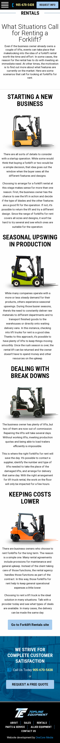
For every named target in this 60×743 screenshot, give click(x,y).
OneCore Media (44, 737)
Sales (27, 722)
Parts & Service (15, 726)
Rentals (42, 722)
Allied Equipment (41, 726)
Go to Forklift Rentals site (30, 625)
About (14, 722)
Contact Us (28, 731)
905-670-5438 (25, 5)
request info (47, 4)
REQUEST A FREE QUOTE (30, 684)
